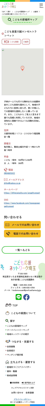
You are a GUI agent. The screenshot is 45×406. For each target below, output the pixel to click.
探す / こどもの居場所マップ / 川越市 (23, 11)
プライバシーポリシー (22, 399)
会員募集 (11, 346)
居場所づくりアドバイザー (19, 366)
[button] (22, 68)
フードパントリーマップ (18, 329)
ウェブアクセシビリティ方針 (22, 387)
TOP (3, 11)
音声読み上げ (29, 382)
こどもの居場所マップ (17, 325)
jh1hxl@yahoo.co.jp (12, 182)
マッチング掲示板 (15, 354)
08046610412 (9, 173)
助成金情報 (12, 375)
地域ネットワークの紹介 (18, 334)
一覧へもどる (22, 250)
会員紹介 (11, 350)
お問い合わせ (17, 392)
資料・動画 (12, 371)
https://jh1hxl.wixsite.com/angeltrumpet (22, 192)
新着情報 (15, 382)
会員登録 (30, 392)
